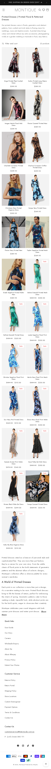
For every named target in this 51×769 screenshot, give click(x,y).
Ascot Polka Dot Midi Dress (37, 462)
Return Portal (10, 685)
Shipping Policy (10, 691)
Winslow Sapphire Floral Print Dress (13, 378)
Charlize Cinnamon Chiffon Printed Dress (37, 167)
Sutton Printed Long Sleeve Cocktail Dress (37, 82)
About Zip (8, 649)
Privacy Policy (10, 660)
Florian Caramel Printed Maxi (37, 124)
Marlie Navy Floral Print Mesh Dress (37, 378)
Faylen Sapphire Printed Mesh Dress (37, 251)
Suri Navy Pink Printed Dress (13, 420)
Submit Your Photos (12, 665)
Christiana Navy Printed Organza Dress (14, 209)
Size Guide (9, 627)
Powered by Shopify (31, 765)
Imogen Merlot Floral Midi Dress (13, 124)
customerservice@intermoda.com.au (19, 731)
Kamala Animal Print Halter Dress (13, 463)
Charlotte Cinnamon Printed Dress (13, 167)
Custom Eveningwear (13, 702)
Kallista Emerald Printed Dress (13, 335)
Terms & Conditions (12, 712)
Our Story (8, 633)
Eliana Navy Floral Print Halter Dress (37, 421)
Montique (22, 765)
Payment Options (11, 707)
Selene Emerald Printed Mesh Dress (37, 294)
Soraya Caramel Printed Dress (37, 504)
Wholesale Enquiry (12, 643)
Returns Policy (10, 680)
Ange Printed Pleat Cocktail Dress (13, 82)
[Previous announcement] (4, 2)
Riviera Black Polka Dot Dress (13, 504)
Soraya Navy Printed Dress (37, 208)
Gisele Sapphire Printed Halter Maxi (13, 294)
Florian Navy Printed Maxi (13, 250)
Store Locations (10, 696)
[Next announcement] (46, 2)
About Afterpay (10, 654)
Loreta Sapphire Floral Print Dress (37, 336)
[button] (3, 10)
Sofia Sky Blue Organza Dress (13, 545)
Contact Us (9, 718)
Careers (8, 638)
